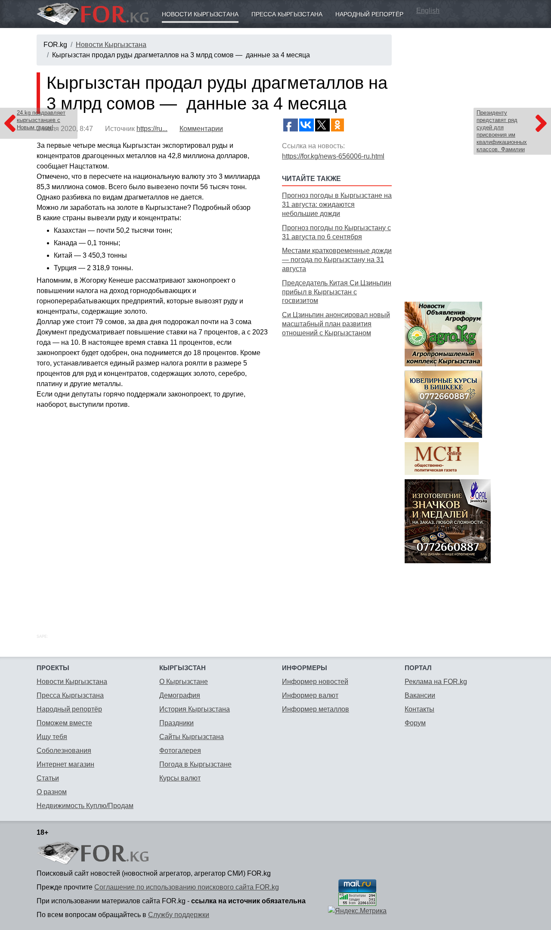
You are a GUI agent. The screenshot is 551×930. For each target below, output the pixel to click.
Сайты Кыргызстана (191, 736)
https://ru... (151, 128)
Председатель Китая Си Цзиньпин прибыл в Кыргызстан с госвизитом (336, 292)
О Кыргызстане (183, 681)
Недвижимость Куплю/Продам (85, 805)
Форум (415, 723)
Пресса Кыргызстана (286, 14)
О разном (52, 792)
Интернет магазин (65, 764)
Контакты (419, 709)
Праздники (176, 723)
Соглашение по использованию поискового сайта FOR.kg (186, 887)
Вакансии (420, 695)
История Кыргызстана (194, 709)
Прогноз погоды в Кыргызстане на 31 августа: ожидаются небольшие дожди (337, 204)
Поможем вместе (64, 723)
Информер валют (310, 695)
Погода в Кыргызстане (195, 764)
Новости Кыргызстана (200, 14)
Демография (179, 695)
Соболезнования (64, 750)
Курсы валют (180, 778)
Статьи (48, 778)
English (428, 10)
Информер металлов (315, 709)
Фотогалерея (180, 750)
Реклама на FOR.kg (436, 681)
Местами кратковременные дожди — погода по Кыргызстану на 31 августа (337, 259)
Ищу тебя (52, 736)
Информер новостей (315, 681)
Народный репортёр (369, 14)
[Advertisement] (337, 475)
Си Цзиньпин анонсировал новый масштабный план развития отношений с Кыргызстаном (336, 324)
